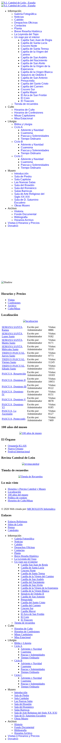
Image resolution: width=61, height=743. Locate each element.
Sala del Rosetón (24, 185)
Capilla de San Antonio (34, 77)
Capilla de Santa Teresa (35, 48)
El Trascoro (27, 101)
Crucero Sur (28, 89)
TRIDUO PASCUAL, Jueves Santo (13, 354)
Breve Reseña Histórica (28, 31)
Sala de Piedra (23, 176)
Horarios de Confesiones (28, 112)
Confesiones (14, 302)
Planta (18, 28)
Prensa (11, 527)
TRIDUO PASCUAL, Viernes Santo (13, 361)
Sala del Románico (25, 188)
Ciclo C (18, 156)
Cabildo (18, 19)
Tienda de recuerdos (26, 104)
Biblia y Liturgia (23, 124)
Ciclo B (18, 141)
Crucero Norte (29, 46)
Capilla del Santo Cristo (34, 83)
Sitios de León (15, 524)
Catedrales (13, 530)
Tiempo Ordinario (31, 138)
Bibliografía (20, 217)
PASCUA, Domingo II (14, 380)
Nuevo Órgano (15, 448)
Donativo (13, 225)
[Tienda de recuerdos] (30, 464)
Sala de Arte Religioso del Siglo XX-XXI (29, 195)
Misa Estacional (23, 118)
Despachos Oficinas (26, 22)
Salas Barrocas (23, 191)
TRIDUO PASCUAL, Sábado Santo (13, 367)
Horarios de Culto (24, 109)
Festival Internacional (19, 451)
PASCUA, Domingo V (14, 399)
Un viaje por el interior (27, 37)
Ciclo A (18, 127)
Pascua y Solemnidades (35, 135)
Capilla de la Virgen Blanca (37, 72)
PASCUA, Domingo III (14, 386)
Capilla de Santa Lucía (34, 43)
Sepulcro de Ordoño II (33, 75)
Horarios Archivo (24, 220)
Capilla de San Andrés (34, 57)
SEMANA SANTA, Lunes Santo (12, 335)
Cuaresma (27, 133)
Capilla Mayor (29, 92)
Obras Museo (22, 205)
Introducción (21, 173)
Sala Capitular (22, 179)
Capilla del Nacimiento (34, 60)
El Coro (25, 98)
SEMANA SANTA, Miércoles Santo (12, 348)
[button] (30, 270)
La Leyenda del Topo (26, 34)
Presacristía (27, 80)
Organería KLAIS (17, 445)
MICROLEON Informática (41, 509)
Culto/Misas (14, 308)
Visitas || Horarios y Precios (24, 223)
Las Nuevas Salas (24, 182)
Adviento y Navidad (32, 130)
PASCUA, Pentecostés (13, 418)
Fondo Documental (25, 214)
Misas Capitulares (24, 115)
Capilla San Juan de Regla (36, 40)
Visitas (11, 299)
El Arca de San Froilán (34, 95)
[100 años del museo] (30, 433)
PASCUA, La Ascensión (9, 412)
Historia (18, 211)
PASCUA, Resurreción (14, 373)
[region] (30, 259)
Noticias (19, 16)
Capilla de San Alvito (33, 63)
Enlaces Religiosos (17, 521)
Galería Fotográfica (25, 14)
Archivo (12, 305)
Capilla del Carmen (32, 86)
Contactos (20, 25)
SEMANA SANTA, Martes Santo (12, 341)
